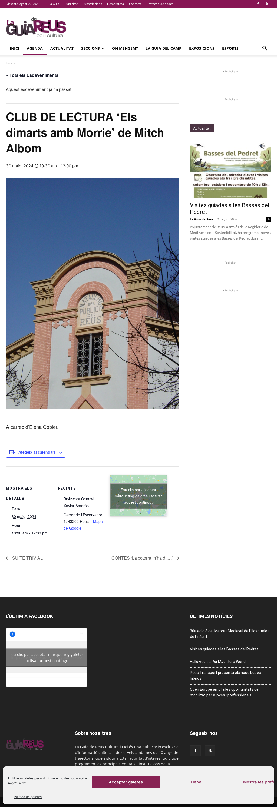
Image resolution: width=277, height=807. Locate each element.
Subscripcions (92, 4)
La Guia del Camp (164, 48)
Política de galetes (28, 797)
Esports (230, 48)
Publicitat (71, 4)
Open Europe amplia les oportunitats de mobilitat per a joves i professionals (224, 692)
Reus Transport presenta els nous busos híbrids (225, 675)
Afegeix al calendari (36, 452)
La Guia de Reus (201, 219)
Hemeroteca (115, 4)
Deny (196, 782)
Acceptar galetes (126, 782)
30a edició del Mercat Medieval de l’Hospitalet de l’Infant (229, 634)
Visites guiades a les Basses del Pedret (224, 649)
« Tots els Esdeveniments (32, 75)
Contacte (135, 4)
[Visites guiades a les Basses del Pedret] (230, 169)
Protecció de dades (160, 4)
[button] (264, 48)
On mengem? (125, 48)
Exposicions (202, 48)
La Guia (54, 4)
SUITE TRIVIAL (27, 558)
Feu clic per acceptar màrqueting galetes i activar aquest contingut (138, 496)
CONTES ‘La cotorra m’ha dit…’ (142, 558)
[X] (267, 4)
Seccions (90, 48)
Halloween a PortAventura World (218, 661)
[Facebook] (258, 4)
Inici (14, 48)
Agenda (35, 48)
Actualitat (62, 48)
